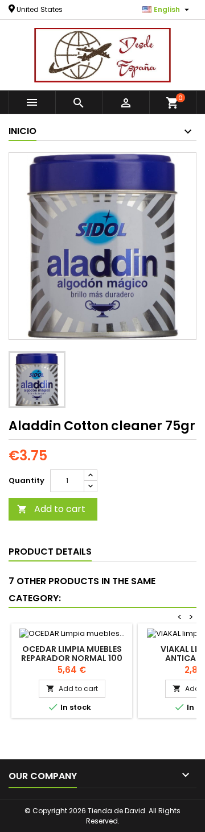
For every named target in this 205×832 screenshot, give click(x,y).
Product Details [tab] (50, 551)
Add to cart (51, 508)
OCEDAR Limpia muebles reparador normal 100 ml (71, 658)
